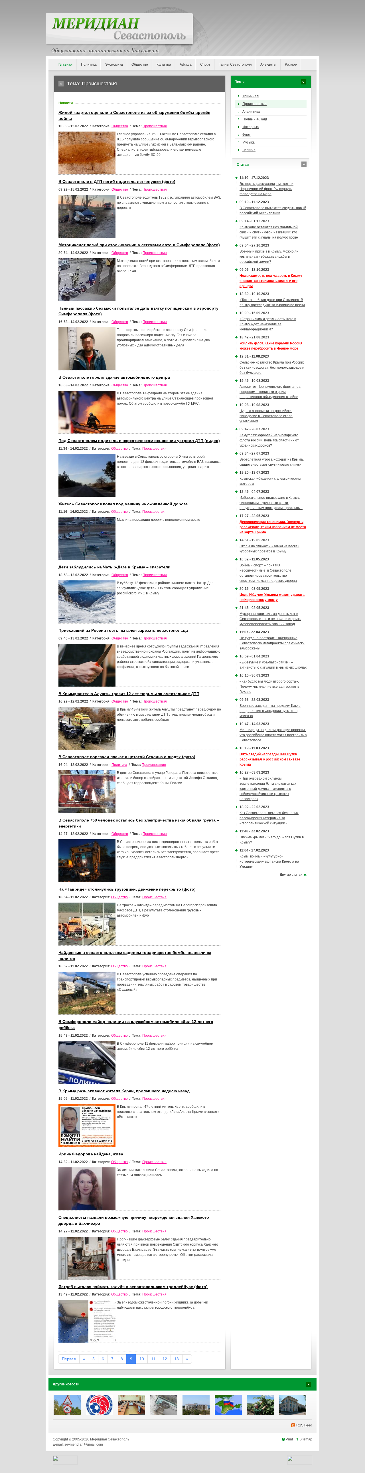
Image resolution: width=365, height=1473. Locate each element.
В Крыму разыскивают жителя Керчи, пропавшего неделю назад (124, 1091)
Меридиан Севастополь (109, 1439)
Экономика (114, 64)
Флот (246, 135)
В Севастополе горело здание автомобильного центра (114, 377)
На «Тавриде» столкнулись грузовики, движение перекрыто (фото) (127, 889)
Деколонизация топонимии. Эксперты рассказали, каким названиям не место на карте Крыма (273, 527)
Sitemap (305, 1439)
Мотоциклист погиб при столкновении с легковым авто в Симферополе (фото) (139, 245)
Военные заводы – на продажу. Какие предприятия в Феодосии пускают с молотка (270, 711)
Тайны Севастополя (235, 64)
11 (153, 1359)
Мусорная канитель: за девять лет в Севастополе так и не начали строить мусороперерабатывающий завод (270, 619)
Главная (65, 64)
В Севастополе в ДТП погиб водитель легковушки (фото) (116, 181)
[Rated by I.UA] (65, 1463)
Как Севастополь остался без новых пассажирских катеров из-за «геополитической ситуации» (269, 818)
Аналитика (251, 112)
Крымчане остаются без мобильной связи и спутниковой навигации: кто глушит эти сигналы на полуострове (269, 232)
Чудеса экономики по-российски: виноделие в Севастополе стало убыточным (266, 416)
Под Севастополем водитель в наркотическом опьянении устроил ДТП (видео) (139, 441)
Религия (249, 150)
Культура (164, 64)
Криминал (250, 96)
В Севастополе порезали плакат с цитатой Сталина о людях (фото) (126, 757)
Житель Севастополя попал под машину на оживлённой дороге (123, 504)
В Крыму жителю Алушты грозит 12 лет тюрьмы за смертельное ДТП (128, 694)
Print (289, 1439)
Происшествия (155, 126)
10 (141, 1359)
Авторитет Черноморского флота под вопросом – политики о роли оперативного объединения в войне (270, 392)
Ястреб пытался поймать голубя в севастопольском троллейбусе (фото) (133, 1287)
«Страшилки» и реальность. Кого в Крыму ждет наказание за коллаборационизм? (268, 324)
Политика (89, 64)
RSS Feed (304, 1425)
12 (165, 1359)
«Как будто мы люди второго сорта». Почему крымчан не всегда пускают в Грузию (269, 686)
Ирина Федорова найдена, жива (90, 1154)
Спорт (205, 64)
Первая (69, 1359)
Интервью (250, 127)
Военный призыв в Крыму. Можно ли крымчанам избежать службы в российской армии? (269, 256)
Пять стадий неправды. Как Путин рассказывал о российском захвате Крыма (270, 759)
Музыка (248, 142)
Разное (291, 64)
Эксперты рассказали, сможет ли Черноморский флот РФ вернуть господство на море (266, 189)
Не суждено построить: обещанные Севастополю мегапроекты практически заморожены (272, 643)
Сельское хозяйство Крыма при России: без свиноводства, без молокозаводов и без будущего (272, 367)
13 (176, 1359)
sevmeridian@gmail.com (83, 1444)
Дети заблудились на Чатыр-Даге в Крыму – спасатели (114, 567)
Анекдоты (268, 64)
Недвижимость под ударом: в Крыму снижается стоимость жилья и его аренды (271, 281)
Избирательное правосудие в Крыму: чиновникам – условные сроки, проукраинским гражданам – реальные (271, 503)
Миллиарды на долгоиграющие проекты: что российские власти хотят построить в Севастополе (273, 735)
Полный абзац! (254, 119)
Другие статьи (291, 875)
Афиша (186, 64)
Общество (139, 64)
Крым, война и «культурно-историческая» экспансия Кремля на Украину (269, 861)
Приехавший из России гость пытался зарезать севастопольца (123, 630)
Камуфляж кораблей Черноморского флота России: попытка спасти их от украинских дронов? (269, 440)
